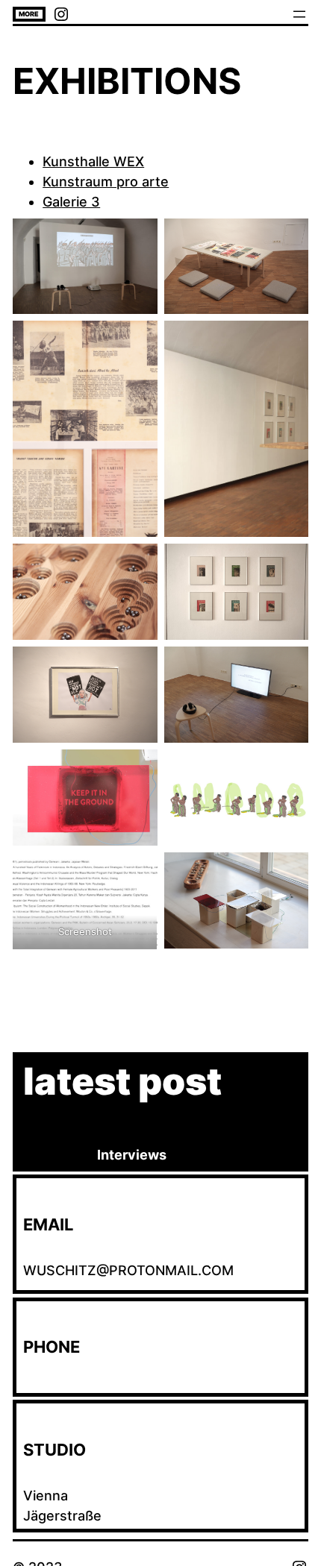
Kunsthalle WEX (93, 161)
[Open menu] (299, 14)
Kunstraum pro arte (106, 181)
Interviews (131, 1155)
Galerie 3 (71, 202)
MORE (29, 14)
